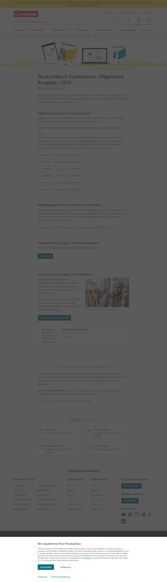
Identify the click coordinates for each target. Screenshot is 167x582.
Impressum (42, 576)
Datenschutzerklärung (60, 576)
